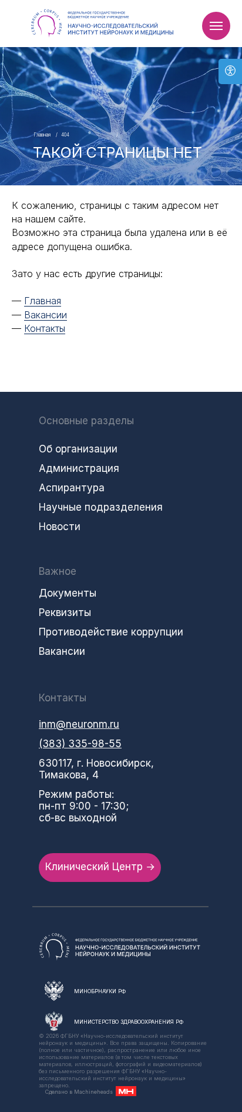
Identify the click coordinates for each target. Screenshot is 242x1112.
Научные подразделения (101, 507)
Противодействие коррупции (111, 632)
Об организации (78, 449)
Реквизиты (65, 612)
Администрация (79, 468)
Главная (42, 135)
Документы (67, 593)
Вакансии (45, 315)
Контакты (44, 328)
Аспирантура (72, 488)
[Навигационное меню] (216, 26)
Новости (59, 526)
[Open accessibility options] (230, 71)
